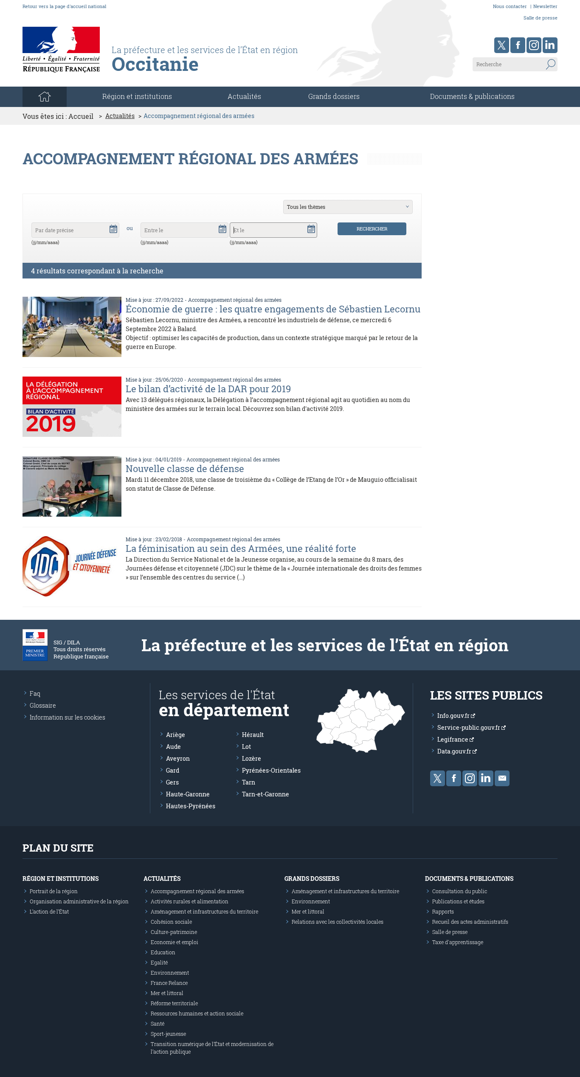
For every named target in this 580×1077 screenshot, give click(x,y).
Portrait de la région (54, 891)
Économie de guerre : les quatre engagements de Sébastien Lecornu (273, 309)
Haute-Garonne (188, 794)
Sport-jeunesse (168, 1033)
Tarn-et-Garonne (265, 794)
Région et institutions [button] (137, 96)
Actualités (244, 96)
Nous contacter (510, 6)
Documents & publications (472, 96)
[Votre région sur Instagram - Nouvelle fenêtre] (534, 45)
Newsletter (545, 6)
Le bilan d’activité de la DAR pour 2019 (208, 388)
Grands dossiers (334, 96)
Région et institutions (61, 879)
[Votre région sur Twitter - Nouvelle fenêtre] (501, 45)
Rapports (443, 911)
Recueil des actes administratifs (470, 921)
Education (163, 952)
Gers (172, 782)
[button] (113, 228)
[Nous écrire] (502, 778)
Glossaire (43, 705)
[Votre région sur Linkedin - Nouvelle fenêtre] (550, 45)
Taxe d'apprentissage (457, 942)
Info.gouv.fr (454, 715)
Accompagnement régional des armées (235, 299)
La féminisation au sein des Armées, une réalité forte (241, 548)
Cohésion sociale (171, 921)
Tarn (248, 782)
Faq (35, 693)
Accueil (80, 116)
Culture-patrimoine (174, 931)
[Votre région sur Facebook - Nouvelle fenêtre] (517, 45)
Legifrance (453, 739)
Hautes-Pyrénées (190, 806)
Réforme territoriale (174, 1003)
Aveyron (178, 758)
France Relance (169, 982)
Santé (157, 1023)
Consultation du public (459, 891)
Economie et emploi (174, 942)
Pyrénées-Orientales (271, 770)
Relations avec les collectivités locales (337, 921)
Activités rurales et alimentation (189, 901)
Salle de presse (540, 17)
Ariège (175, 735)
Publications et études (458, 901)
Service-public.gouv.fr (469, 727)
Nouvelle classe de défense (185, 468)
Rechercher (372, 228)
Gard (172, 770)
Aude (173, 746)
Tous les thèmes (306, 206)
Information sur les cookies (67, 717)
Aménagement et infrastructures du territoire (204, 911)
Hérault (253, 735)
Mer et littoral (167, 993)
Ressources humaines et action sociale (197, 1013)
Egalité (159, 962)
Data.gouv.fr (455, 751)
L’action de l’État (49, 911)
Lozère (251, 758)
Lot (246, 746)
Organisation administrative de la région (79, 901)
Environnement (170, 972)
